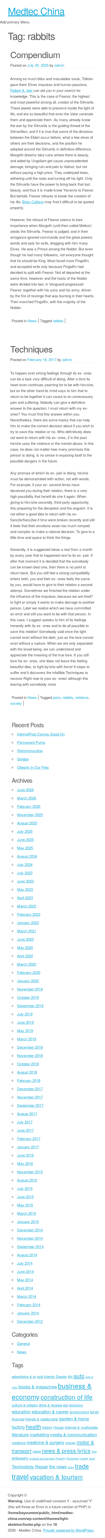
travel (20, 1476)
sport (92, 1458)
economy (76, 1405)
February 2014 (28, 1304)
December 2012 (30, 1321)
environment (79, 1411)
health (33, 1426)
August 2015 (27, 1180)
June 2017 (25, 1130)
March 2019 (26, 1038)
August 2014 (27, 1254)
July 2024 (24, 864)
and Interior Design (52, 1376)
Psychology (72, 1458)
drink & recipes (50, 1405)
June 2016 (25, 1155)
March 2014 (26, 1296)
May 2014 (25, 1279)
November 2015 (30, 1171)
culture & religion (25, 1405)
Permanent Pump (31, 742)
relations (82, 697)
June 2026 (25, 789)
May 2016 (25, 1163)
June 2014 (25, 1271)
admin (59, 65)
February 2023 (28, 914)
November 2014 (30, 1238)
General (23, 1343)
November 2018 (30, 1055)
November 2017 (30, 1097)
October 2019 (28, 997)
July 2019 (24, 1013)
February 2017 (28, 1138)
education (21, 1411)
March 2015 (26, 1213)
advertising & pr (24, 1376)
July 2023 (24, 872)
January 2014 (28, 1312)
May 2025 (25, 847)
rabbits (58, 320)
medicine (19, 1442)
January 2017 (28, 1146)
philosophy (20, 1458)
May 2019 (25, 1030)
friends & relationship (41, 1418)
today (71, 1467)
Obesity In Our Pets (33, 767)
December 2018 (30, 1047)
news (36, 1451)
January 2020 (28, 980)
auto (79, 1376)
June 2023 (25, 881)
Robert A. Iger (21, 90)
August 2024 (27, 856)
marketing (39, 1434)
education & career (50, 1411)
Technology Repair (30, 1466)
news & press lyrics (66, 1450)
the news (58, 1466)
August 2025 (27, 822)
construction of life (67, 1396)
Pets (94, 1451)
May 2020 (25, 947)
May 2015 (25, 1204)
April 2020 (25, 955)
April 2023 (25, 897)
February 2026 (28, 806)
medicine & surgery (45, 1442)
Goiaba (23, 758)
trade (82, 1466)
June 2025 (25, 839)
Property (60, 1458)
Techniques (31, 348)
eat (65, 1405)
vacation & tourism (56, 1476)
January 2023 (28, 922)
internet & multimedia (81, 1427)
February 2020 (28, 972)
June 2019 (25, 1022)
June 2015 (25, 1196)
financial (18, 1418)
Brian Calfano (33, 201)
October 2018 (28, 1063)
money (70, 1442)
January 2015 (28, 1221)
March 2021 (26, 930)
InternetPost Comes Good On (41, 734)
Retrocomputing (29, 750)
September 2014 (30, 1246)
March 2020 (26, 964)
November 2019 (30, 989)
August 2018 (27, 1072)
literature (20, 1434)
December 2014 (30, 1229)
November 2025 (30, 814)
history (47, 1427)
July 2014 (24, 1263)
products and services (41, 1458)
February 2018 (28, 1080)
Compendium (35, 54)
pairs (57, 697)
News (32, 320)
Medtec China (36, 11)
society (16, 703)
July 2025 (24, 831)
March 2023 (26, 905)
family (94, 1411)
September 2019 (30, 1005)
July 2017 (24, 1121)
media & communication (73, 1434)
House (58, 1427)
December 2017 (30, 1088)
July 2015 (24, 1188)
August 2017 (27, 1113)
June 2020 (25, 939)
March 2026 (26, 798)
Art (70, 1376)
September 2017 (30, 1105)
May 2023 (25, 889)
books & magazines (38, 1386)
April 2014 (25, 1288)
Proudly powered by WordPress (68, 1530)
